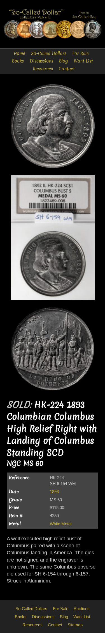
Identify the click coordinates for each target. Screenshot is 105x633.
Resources (43, 69)
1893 (54, 491)
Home (19, 53)
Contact (67, 69)
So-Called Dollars (48, 53)
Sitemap (75, 624)
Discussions (41, 61)
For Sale (80, 53)
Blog (63, 61)
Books (18, 61)
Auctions (82, 608)
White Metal (60, 523)
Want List (83, 61)
